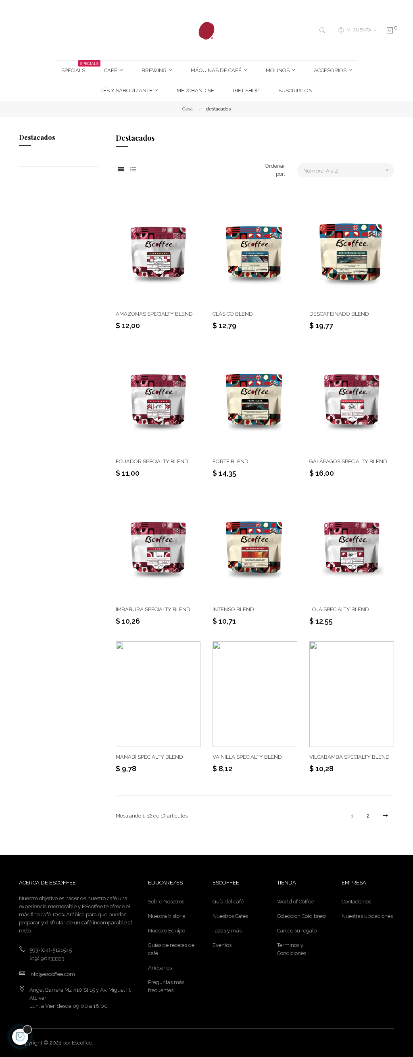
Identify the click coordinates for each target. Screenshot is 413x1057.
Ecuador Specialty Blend (152, 461)
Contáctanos (356, 902)
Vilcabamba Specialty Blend (349, 757)
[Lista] (133, 169)
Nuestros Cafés (230, 916)
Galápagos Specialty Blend (348, 461)
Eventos (222, 945)
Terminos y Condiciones (291, 949)
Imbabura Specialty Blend (153, 609)
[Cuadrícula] (121, 169)
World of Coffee (295, 902)
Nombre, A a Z (346, 170)
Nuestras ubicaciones (367, 916)
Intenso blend (233, 609)
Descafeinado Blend (339, 314)
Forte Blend (230, 461)
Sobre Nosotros (166, 902)
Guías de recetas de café (171, 949)
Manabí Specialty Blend (149, 757)
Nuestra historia (167, 916)
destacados (37, 137)
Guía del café (228, 902)
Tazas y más (227, 931)
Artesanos (160, 968)
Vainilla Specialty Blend (247, 757)
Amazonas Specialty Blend (154, 314)
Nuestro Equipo (166, 931)
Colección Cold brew (301, 916)
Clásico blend (233, 314)
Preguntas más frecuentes (166, 986)
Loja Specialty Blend (339, 609)
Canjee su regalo (297, 931)
